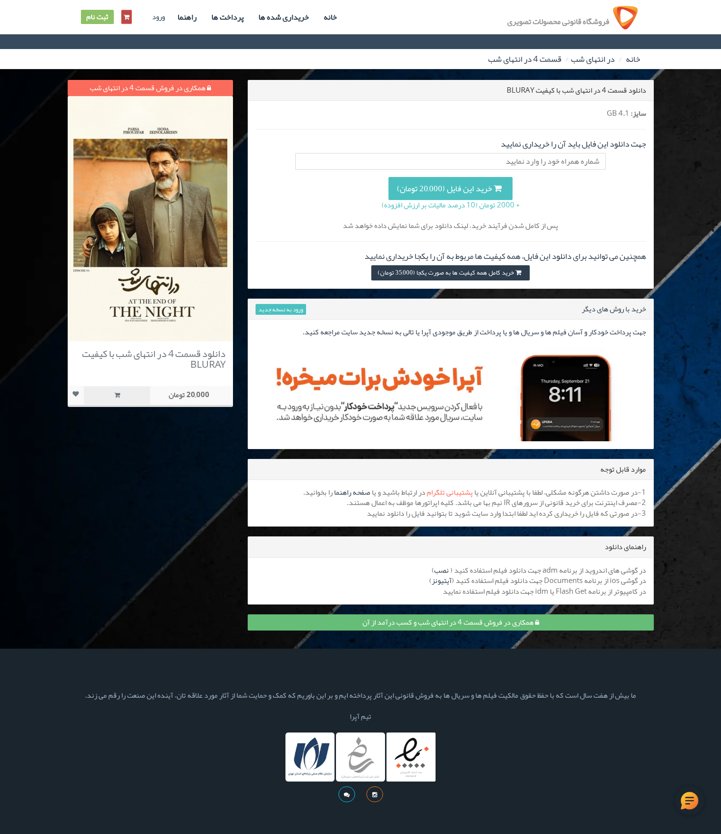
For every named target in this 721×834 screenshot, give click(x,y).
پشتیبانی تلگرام (450, 492)
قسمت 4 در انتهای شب (524, 59)
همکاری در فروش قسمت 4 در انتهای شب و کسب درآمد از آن (448, 622)
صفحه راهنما (352, 492)
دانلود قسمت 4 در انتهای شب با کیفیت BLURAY (154, 359)
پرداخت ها (227, 17)
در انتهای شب (593, 59)
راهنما (187, 17)
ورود (158, 17)
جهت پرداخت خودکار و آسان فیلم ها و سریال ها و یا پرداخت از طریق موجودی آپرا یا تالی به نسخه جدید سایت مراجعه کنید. (474, 332)
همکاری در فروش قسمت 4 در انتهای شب (148, 87)
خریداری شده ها (283, 17)
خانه (330, 17)
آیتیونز (442, 580)
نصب (441, 570)
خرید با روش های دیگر (614, 309)
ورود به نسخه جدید (280, 309)
